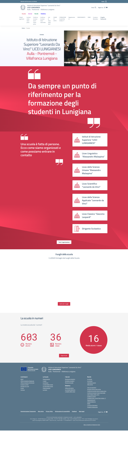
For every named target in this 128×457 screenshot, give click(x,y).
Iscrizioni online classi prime (29, 19)
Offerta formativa (69, 388)
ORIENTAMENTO (81, 17)
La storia (45, 390)
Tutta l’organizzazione (64, 242)
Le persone (45, 383)
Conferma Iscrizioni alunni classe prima (35, 20)
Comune (23, 390)
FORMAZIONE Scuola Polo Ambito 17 (62, 19)
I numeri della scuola (48, 384)
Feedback (74, 411)
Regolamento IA (72, 18)
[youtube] (106, 7)
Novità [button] (36, 14)
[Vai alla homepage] (23, 7)
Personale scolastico (70, 379)
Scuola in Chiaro (24, 384)
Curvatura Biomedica (95, 18)
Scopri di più (64, 355)
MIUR (22, 379)
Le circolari (89, 381)
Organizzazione (46, 388)
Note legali (81, 411)
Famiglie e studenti (69, 381)
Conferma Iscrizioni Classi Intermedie (43, 19)
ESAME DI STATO (55, 19)
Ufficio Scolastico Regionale (27, 381)
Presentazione (46, 379)
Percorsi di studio (69, 383)
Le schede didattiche (70, 390)
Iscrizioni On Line (25, 386)
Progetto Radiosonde (103, 18)
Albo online (90, 384)
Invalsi (22, 388)
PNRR (89, 17)
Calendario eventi (91, 383)
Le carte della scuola (48, 386)
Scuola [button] (24, 14)
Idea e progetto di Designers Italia (92, 425)
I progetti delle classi (70, 392)
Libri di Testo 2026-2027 (49, 20)
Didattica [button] (43, 14)
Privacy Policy (49, 411)
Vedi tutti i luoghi (64, 304)
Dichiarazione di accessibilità (62, 411)
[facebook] (104, 7)
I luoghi (44, 381)
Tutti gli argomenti (21, 18)
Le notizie (89, 379)
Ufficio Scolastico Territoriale (27, 383)
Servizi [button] (30, 14)
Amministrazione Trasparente (28, 411)
